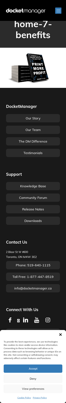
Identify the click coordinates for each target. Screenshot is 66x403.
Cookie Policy (24, 397)
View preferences (33, 389)
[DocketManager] (26, 10)
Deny (33, 378)
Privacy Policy (40, 397)
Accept (33, 368)
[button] (60, 334)
